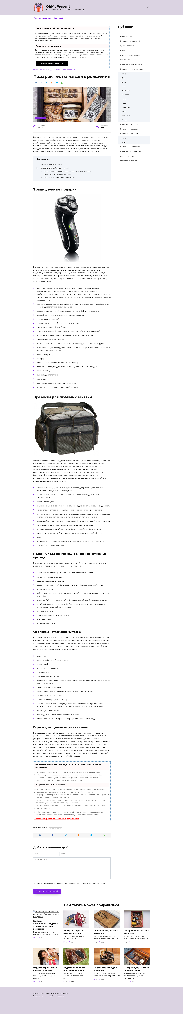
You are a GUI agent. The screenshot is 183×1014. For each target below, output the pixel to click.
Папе (123, 111)
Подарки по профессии (130, 151)
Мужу (124, 103)
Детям (124, 78)
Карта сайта (60, 18)
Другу (124, 82)
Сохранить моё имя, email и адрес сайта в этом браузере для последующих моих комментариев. (70, 883)
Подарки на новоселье (130, 124)
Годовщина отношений (130, 41)
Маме (124, 99)
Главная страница (42, 18)
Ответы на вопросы (128, 60)
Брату (124, 73)
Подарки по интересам (130, 147)
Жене (124, 86)
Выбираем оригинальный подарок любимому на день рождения (45, 925)
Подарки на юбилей (129, 134)
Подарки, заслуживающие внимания (59, 177)
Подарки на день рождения (132, 69)
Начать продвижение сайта (52, 63)
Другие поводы (127, 46)
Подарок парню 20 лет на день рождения (45, 968)
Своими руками (127, 156)
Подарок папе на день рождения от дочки (75, 968)
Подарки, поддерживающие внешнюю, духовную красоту (68, 171)
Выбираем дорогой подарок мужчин (73, 931)
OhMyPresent (58, 6)
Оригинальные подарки (130, 55)
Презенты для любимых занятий (54, 168)
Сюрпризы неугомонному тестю (57, 174)
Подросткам (126, 116)
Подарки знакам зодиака (131, 64)
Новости (124, 50)
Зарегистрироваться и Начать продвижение (56, 819)
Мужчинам (40, 118)
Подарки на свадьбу (129, 129)
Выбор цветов (126, 36)
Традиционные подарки (51, 164)
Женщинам (126, 90)
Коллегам (125, 94)
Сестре (124, 120)
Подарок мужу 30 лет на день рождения (136, 968)
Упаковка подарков (128, 161)
